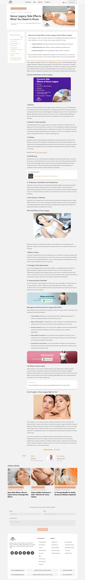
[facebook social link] (24, 553)
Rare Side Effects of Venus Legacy (15, 44)
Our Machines (42, 544)
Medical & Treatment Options (20, 23)
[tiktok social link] (28, 553)
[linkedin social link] (20, 553)
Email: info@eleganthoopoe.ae (18, 574)
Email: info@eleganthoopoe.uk (18, 570)
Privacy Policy (42, 558)
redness (64, 107)
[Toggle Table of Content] (21, 37)
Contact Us (47, 2)
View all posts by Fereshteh (37, 460)
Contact (41, 547)
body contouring (57, 62)
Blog (34, 2)
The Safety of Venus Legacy (15, 54)
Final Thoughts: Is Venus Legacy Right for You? (16, 58)
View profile (59, 460)
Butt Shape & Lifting (69, 547)
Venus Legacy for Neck (41, 152)
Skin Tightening (68, 542)
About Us (40, 2)
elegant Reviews (42, 550)
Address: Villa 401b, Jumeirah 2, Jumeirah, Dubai (42, 574)
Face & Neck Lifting (69, 544)
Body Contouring (56, 550)
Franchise (41, 564)
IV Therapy (67, 550)
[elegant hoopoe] (10, 2)
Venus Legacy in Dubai (45, 385)
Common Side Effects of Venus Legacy (16, 40)
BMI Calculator (42, 561)
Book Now (72, 2)
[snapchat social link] (32, 553)
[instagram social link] (12, 553)
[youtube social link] (16, 553)
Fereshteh (20, 12)
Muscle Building (55, 547)
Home (12, 23)
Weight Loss (54, 542)
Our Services (28, 2)
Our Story (41, 553)
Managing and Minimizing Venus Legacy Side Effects (16, 49)
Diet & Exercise (68, 553)
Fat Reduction (55, 544)
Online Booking (42, 542)
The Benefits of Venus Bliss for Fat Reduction (46, 176)
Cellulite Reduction (56, 553)
